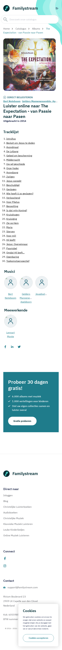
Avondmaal (11, 147)
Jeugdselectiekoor (45, 293)
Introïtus (10, 138)
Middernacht (12, 159)
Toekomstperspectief (15, 260)
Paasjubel (9, 248)
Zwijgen (8, 176)
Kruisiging (9, 218)
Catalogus (20, 28)
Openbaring (10, 256)
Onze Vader (11, 168)
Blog (5, 501)
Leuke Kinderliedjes (14, 529)
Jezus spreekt (11, 180)
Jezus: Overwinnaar (15, 244)
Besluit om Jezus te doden (19, 142)
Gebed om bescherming (18, 155)
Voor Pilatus (11, 201)
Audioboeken (10, 512)
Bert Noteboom (11, 101)
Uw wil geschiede (14, 164)
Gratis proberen (22, 420)
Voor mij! (9, 235)
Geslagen (9, 189)
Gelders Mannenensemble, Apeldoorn (30, 297)
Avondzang (11, 172)
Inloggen (8, 495)
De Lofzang (11, 151)
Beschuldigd (10, 185)
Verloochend (11, 197)
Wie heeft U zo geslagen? (17, 193)
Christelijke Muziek (13, 518)
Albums (36, 28)
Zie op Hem (10, 223)
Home (6, 28)
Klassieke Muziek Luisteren (18, 523)
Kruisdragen (10, 214)
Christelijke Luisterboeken (17, 506)
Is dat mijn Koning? (14, 210)
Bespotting (10, 206)
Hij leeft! (8, 239)
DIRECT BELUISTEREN (20, 97)
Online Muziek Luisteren (16, 535)
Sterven (8, 231)
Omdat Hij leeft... (13, 252)
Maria (7, 227)
